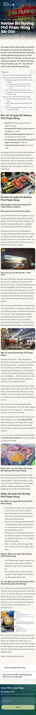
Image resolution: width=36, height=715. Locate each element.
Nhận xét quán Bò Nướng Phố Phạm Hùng (16, 97)
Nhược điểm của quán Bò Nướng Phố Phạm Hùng (20, 104)
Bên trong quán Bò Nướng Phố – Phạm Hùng (20, 87)
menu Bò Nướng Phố (18, 163)
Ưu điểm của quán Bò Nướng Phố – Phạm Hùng (19, 100)
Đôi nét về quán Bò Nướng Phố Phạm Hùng (17, 75)
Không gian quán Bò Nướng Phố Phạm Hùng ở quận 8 (20, 81)
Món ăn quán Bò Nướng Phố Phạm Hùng (18, 90)
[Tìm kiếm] (30, 4)
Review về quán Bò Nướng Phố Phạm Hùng (17, 77)
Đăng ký (18, 707)
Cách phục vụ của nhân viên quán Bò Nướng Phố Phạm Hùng (20, 93)
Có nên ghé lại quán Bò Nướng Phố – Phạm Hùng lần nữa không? (19, 108)
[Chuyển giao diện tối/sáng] (33, 4)
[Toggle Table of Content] (30, 72)
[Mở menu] (27, 4)
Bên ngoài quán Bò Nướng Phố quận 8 (20, 84)
